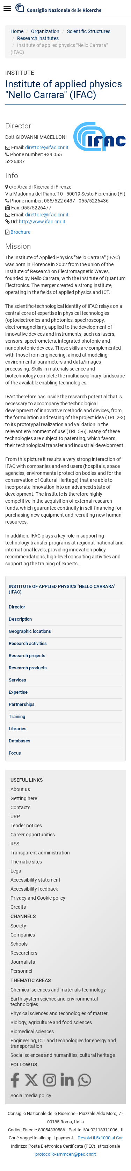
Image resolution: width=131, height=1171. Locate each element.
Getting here (23, 798)
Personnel (21, 971)
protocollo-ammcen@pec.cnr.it (65, 1154)
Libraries (18, 728)
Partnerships (22, 704)
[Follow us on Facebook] (15, 1081)
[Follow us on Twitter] (32, 1081)
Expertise (18, 692)
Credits (18, 907)
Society (18, 926)
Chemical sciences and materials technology (58, 990)
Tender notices (26, 825)
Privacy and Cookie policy (37, 898)
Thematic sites (26, 862)
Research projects (27, 655)
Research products (28, 667)
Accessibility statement (35, 880)
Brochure (20, 232)
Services (17, 680)
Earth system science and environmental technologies (54, 1001)
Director (17, 607)
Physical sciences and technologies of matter (59, 1013)
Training (17, 716)
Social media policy (30, 1095)
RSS (14, 843)
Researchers (23, 953)
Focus (15, 753)
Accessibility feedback (34, 889)
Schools (19, 944)
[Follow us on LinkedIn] (68, 1081)
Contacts (20, 807)
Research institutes (38, 38)
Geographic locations (30, 631)
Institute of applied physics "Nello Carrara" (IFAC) (62, 589)
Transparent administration (40, 852)
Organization (45, 31)
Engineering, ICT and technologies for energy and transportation (63, 1043)
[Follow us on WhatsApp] (85, 1081)
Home (16, 31)
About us (20, 789)
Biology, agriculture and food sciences (51, 1022)
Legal (16, 871)
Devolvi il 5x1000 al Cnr (100, 1137)
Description (20, 619)
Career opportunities (32, 834)
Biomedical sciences (32, 1031)
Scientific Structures (88, 31)
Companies (22, 935)
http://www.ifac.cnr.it (42, 221)
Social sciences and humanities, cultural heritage (62, 1055)
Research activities (28, 643)
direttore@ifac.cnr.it (46, 147)
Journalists (22, 962)
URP (15, 816)
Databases (19, 740)
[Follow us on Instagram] (50, 1081)
